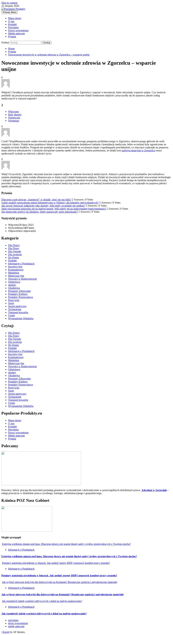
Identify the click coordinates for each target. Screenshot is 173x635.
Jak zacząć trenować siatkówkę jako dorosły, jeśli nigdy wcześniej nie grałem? (43, 205)
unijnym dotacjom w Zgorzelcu (138, 150)
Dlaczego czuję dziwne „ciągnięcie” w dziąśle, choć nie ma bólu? (36, 199)
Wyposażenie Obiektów (21, 318)
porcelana (13, 620)
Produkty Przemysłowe (20, 297)
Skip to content (9, 2)
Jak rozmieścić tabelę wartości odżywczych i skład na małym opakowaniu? (42, 601)
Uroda (11, 315)
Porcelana (13, 27)
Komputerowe (15, 269)
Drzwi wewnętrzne (18, 30)
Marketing (13, 272)
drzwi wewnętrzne (18, 623)
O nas (11, 21)
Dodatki (12, 260)
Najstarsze (13, 120)
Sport (11, 303)
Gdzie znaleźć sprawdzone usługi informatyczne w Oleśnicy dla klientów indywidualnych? (50, 202)
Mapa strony (14, 18)
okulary (12, 284)
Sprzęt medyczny (17, 306)
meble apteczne (16, 626)
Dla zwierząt (15, 254)
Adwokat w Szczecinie (154, 490)
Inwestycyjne (15, 266)
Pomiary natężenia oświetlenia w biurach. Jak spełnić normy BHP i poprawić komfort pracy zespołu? (56, 563)
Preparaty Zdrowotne (19, 291)
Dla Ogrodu (14, 251)
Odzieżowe (14, 281)
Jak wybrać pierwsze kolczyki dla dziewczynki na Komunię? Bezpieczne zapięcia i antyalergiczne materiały (59, 582)
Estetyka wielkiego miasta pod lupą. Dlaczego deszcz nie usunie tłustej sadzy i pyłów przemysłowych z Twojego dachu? (66, 544)
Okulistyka (14, 288)
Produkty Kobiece (18, 294)
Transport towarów (18, 312)
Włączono (13, 111)
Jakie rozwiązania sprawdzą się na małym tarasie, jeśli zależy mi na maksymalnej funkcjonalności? (53, 208)
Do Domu (13, 257)
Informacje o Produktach (21, 263)
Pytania (12, 36)
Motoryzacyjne (16, 275)
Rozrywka (13, 300)
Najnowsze (14, 117)
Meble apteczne (16, 33)
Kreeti (6, 632)
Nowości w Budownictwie (22, 278)
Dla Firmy (13, 248)
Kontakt (12, 24)
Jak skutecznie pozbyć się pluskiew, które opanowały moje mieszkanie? (39, 211)
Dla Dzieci (14, 245)
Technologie (14, 309)
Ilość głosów (15, 114)
